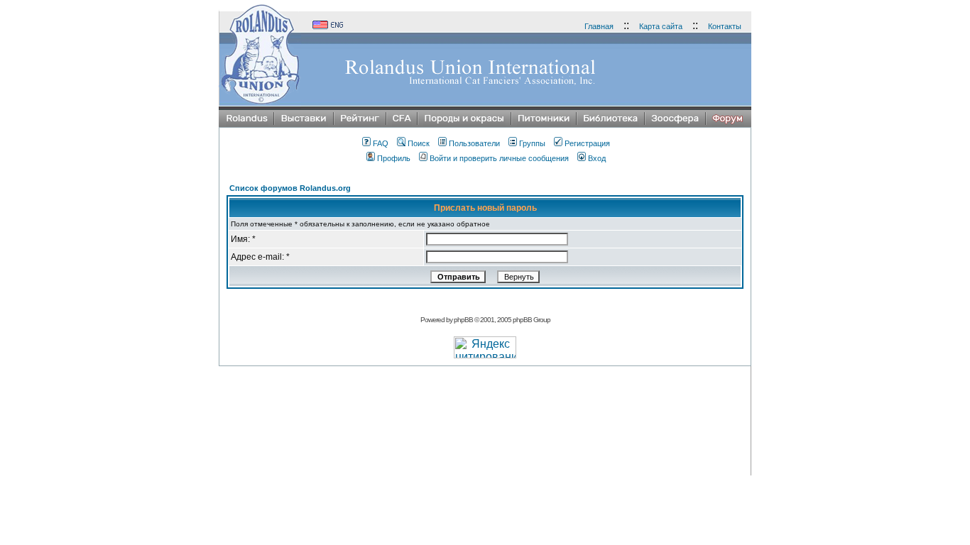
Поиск (419, 143)
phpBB (463, 320)
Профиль (393, 158)
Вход (597, 158)
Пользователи (474, 143)
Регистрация (587, 143)
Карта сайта (660, 26)
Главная (599, 26)
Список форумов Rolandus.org (290, 188)
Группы (532, 143)
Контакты (724, 26)
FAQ (380, 143)
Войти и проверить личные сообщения (499, 158)
